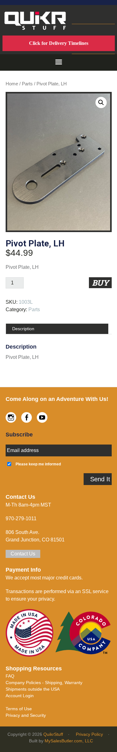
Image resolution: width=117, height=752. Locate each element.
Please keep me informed (38, 464)
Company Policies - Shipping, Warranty (44, 682)
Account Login (20, 695)
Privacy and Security (26, 715)
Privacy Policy (89, 734)
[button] (58, 62)
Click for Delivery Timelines (58, 43)
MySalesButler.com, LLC (69, 740)
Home (12, 83)
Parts (27, 83)
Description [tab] (23, 328)
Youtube (42, 417)
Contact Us (23, 553)
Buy (100, 283)
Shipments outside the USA (33, 689)
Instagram (11, 417)
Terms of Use (19, 708)
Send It (100, 479)
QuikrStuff (53, 734)
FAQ (10, 675)
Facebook (26, 417)
